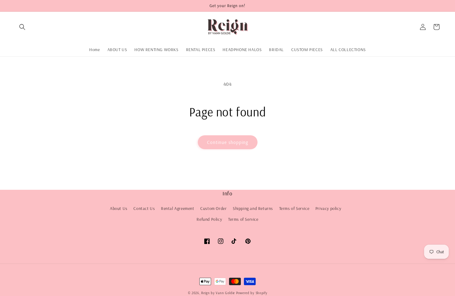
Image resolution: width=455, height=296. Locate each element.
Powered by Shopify (251, 293)
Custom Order (213, 208)
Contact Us (144, 208)
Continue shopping (227, 142)
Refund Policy (209, 219)
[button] (22, 27)
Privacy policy (328, 208)
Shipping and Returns (253, 208)
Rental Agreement (177, 208)
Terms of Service (294, 208)
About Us (119, 208)
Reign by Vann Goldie (218, 293)
